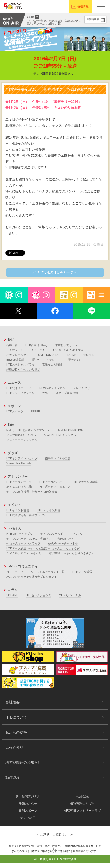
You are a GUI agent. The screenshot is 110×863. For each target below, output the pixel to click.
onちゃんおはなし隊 (19, 486)
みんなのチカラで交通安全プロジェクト (31, 576)
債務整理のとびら (82, 803)
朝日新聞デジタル (28, 796)
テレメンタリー (83, 388)
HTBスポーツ (14, 411)
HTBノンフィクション (20, 392)
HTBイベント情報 (17, 510)
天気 (45, 392)
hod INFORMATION (70, 430)
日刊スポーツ (28, 810)
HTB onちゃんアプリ (19, 533)
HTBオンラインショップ (21, 458)
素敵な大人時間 (52, 364)
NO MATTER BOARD (80, 354)
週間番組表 (92, 19)
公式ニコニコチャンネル (21, 439)
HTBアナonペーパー (52, 481)
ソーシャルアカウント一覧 (48, 571)
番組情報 (83, 6)
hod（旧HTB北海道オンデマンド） (28, 430)
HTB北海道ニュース (19, 388)
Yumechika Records (18, 463)
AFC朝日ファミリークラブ (82, 810)
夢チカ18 (74, 359)
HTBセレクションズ (38, 595)
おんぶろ (76, 533)
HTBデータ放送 (82, 571)
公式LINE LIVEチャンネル (60, 434)
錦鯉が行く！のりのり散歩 (23, 369)
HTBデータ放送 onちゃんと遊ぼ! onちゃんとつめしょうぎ (43, 548)
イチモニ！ (38, 349)
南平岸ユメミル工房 (57, 458)
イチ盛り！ (54, 359)
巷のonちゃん (65, 538)
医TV (35, 359)
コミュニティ (14, 571)
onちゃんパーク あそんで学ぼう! (28, 538)
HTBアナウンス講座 (85, 481)
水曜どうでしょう (66, 345)
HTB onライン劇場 (48, 510)
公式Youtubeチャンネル (21, 434)
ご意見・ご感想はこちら (57, 834)
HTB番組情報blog (36, 345)
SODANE (12, 595)
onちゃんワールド (51, 533)
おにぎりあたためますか (68, 349)
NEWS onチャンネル (52, 388)
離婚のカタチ (28, 803)
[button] (101, 6)
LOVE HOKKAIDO (48, 354)
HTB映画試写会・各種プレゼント (27, 515)
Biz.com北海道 (15, 359)
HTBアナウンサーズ (19, 481)
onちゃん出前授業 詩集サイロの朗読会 (31, 491)
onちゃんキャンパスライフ (23, 543)
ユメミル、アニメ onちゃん (23, 553)
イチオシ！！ (14, 349)
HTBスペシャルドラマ (20, 364)
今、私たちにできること (55, 486)
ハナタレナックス (17, 354)
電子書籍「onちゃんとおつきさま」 (71, 553)
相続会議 (82, 796)
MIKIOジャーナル (70, 595)
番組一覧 (12, 345)
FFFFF (35, 411)
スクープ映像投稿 (67, 392)
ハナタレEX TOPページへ (55, 272)
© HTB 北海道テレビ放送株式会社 (55, 859)
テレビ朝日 (28, 818)
